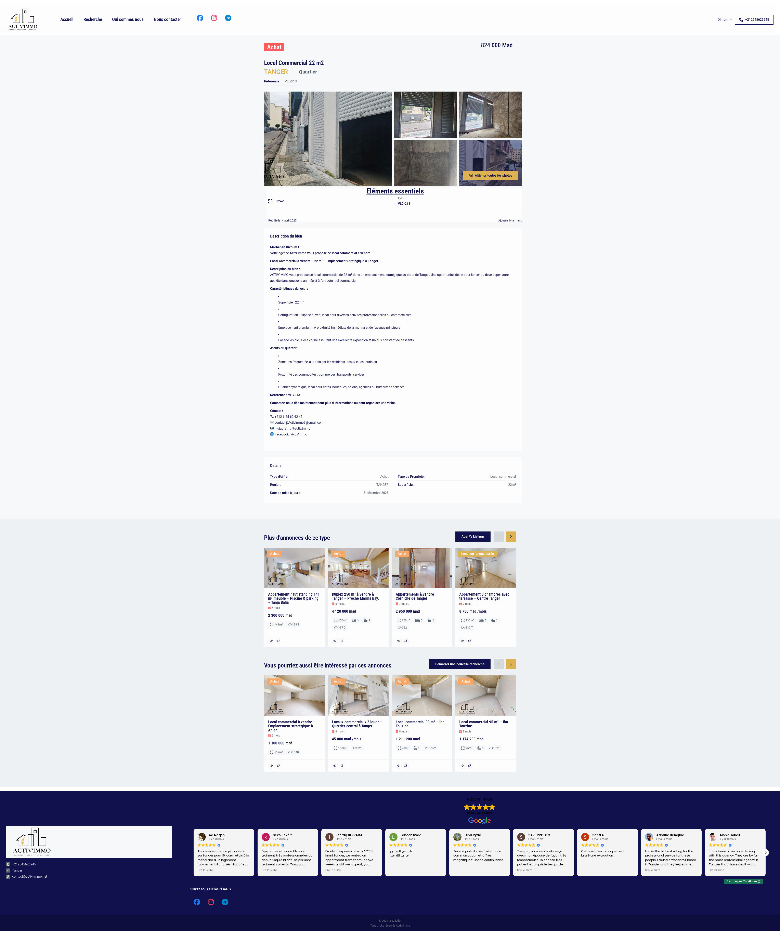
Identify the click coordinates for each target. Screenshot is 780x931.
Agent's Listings (473, 536)
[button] (194, 853)
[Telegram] (228, 17)
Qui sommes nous (128, 19)
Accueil (66, 19)
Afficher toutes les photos (493, 175)
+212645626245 (757, 20)
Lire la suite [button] (205, 870)
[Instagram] (214, 17)
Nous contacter (167, 19)
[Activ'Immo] (22, 20)
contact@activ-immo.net (29, 876)
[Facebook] (200, 17)
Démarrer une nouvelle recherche (459, 664)
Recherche (92, 19)
